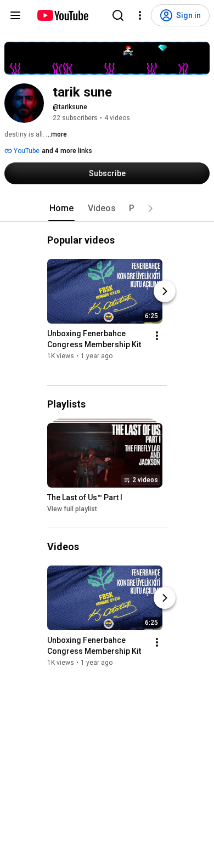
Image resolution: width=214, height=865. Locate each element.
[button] (150, 208)
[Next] (165, 291)
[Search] (118, 15)
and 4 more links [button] (67, 151)
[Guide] (15, 15)
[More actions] (157, 336)
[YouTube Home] (62, 15)
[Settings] (140, 15)
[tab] (61, 208)
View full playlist (72, 509)
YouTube (26, 151)
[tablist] (107, 208)
